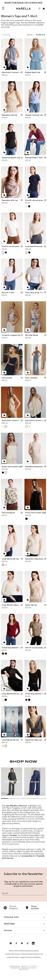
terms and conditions (17, 951)
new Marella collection (16, 806)
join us (39, 954)
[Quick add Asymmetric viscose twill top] (4, 67)
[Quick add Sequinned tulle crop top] (27, 734)
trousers (13, 835)
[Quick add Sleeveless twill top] (4, 109)
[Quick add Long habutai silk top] (4, 553)
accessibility (35, 957)
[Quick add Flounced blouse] (4, 507)
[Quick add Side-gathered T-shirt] (27, 152)
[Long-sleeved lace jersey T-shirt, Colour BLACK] (29, 252)
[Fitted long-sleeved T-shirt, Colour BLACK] (6, 654)
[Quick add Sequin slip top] (27, 599)
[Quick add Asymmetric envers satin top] (4, 415)
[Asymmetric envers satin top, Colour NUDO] (29, 426)
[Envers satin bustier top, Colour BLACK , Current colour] (26, 519)
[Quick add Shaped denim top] (27, 67)
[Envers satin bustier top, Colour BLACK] (3, 473)
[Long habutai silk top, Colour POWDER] (3, 746)
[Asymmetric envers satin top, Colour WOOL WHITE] (3, 426)
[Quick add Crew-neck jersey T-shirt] (27, 287)
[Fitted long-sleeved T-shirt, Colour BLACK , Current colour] (29, 700)
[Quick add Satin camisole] (27, 372)
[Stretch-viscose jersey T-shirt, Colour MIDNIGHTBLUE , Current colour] (29, 206)
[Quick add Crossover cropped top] (4, 330)
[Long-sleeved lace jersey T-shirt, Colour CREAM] (3, 700)
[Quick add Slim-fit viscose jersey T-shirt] (27, 642)
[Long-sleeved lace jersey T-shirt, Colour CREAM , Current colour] (26, 252)
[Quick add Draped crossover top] (27, 109)
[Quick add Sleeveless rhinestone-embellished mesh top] (27, 461)
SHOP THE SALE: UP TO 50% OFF (23, 2)
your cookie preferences (26, 954)
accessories (27, 856)
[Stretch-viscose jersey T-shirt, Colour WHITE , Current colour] (3, 252)
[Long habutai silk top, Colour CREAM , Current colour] (6, 746)
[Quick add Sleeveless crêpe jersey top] (27, 553)
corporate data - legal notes (18, 957)
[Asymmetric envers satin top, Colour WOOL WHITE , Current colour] (26, 426)
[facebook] (16, 943)
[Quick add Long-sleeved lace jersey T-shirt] (27, 241)
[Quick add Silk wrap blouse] (27, 330)
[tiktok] (27, 943)
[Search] (39, 8)
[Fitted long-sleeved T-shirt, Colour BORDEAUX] (26, 700)
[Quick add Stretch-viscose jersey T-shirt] (27, 195)
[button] (41, 35)
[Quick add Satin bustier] (4, 372)
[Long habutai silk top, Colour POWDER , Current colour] (3, 565)
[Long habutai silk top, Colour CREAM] (6, 565)
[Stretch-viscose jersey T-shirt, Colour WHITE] (26, 206)
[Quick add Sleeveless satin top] (4, 195)
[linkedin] (33, 943)
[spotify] (22, 943)
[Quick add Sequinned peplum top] (4, 152)
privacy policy (32, 951)
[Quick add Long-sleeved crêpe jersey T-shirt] (4, 599)
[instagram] (10, 943)
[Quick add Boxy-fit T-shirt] (4, 287)
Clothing (6, 35)
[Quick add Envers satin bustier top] (4, 461)
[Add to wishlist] (22, 73)
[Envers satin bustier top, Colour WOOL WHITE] (29, 519)
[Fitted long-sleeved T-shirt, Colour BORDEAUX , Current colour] (3, 654)
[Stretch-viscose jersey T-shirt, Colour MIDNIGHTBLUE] (6, 252)
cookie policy (10, 954)
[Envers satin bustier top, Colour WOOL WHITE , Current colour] (6, 473)
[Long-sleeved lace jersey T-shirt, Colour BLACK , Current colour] (6, 700)
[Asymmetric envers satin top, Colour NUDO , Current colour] (6, 426)
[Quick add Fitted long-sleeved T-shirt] (4, 642)
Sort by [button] (30, 35)
